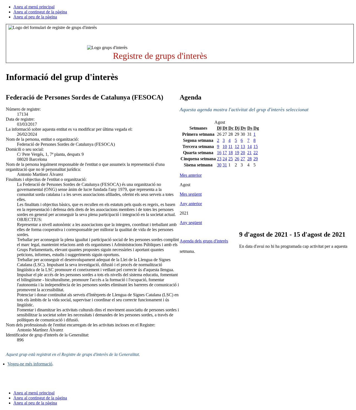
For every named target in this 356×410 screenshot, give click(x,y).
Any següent (191, 222)
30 (219, 164)
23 (219, 158)
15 (255, 146)
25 (230, 158)
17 (224, 152)
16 (219, 152)
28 (249, 158)
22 (255, 152)
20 (243, 152)
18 (230, 152)
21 (249, 152)
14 (249, 146)
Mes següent (191, 194)
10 (224, 146)
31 (224, 164)
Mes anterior (191, 175)
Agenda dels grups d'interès (204, 241)
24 (224, 158)
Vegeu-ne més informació (30, 364)
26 (237, 158)
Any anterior (191, 203)
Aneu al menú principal (34, 6)
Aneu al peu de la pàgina (35, 16)
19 (237, 152)
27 (243, 158)
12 (237, 146)
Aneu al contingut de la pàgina (40, 11)
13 (243, 146)
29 (255, 158)
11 (230, 146)
